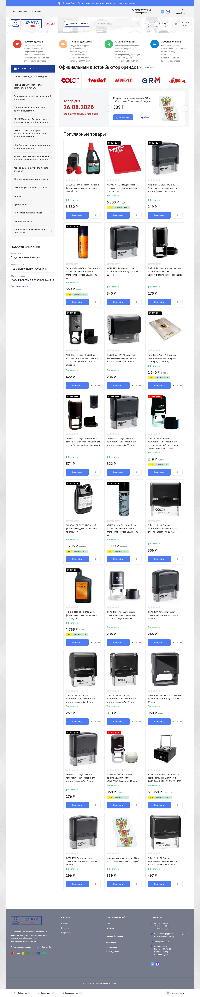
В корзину (77, 215)
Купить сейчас (123, 117)
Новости (65, 928)
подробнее (144, 117)
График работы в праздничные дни (32, 279)
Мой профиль (112, 942)
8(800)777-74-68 (143, 10)
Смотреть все (18, 286)
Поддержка (66, 933)
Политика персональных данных (24, 947)
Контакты (110, 928)
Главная (64, 923)
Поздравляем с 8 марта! (25, 257)
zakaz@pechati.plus (162, 941)
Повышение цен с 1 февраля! (29, 268)
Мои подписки (112, 952)
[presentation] (109, 108)
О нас (108, 923)
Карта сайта (47, 947)
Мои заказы (111, 947)
